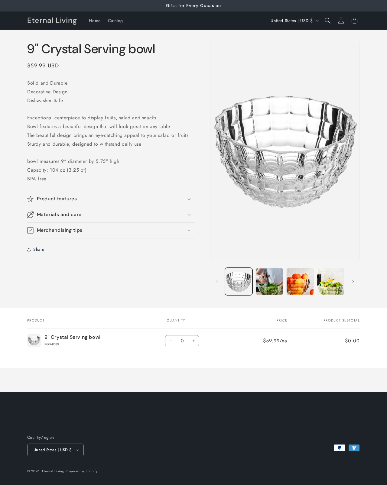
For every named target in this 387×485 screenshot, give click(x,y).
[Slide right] (353, 281)
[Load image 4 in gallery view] (330, 281)
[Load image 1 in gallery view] (238, 281)
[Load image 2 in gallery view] (269, 281)
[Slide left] (216, 281)
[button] (327, 20)
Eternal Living (53, 471)
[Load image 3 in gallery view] (300, 281)
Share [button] (38, 249)
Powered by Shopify (82, 471)
